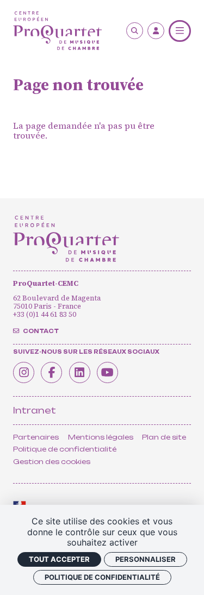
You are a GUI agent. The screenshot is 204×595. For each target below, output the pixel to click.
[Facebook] (51, 372)
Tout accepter (59, 559)
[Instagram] (23, 372)
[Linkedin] (79, 372)
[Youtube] (107, 372)
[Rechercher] (134, 30)
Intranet (34, 410)
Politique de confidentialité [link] (102, 577)
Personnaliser (145, 559)
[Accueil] (57, 30)
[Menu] (180, 31)
